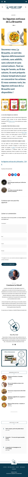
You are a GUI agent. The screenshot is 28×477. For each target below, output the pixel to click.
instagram (2, 1)
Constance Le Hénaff (14, 285)
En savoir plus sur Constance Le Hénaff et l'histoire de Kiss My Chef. (14, 310)
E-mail (2, 243)
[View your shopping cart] (26, 1)
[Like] (9, 174)
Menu (25, 7)
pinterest (4, 1)
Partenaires (22, 467)
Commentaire (3, 223)
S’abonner (14, 469)
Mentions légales (11, 467)
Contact (17, 467)
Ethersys (15, 472)
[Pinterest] (18, 174)
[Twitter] (15, 174)
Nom (2, 236)
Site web (2, 251)
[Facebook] (12, 174)
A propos (5, 467)
